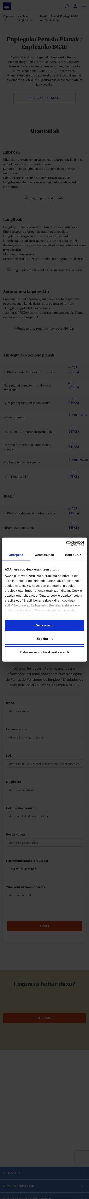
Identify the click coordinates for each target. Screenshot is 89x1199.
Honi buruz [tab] (73, 554)
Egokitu (42, 638)
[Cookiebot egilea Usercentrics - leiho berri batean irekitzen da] (66, 543)
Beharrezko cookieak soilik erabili (44, 652)
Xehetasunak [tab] (44, 554)
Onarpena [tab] (16, 554)
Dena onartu (44, 625)
